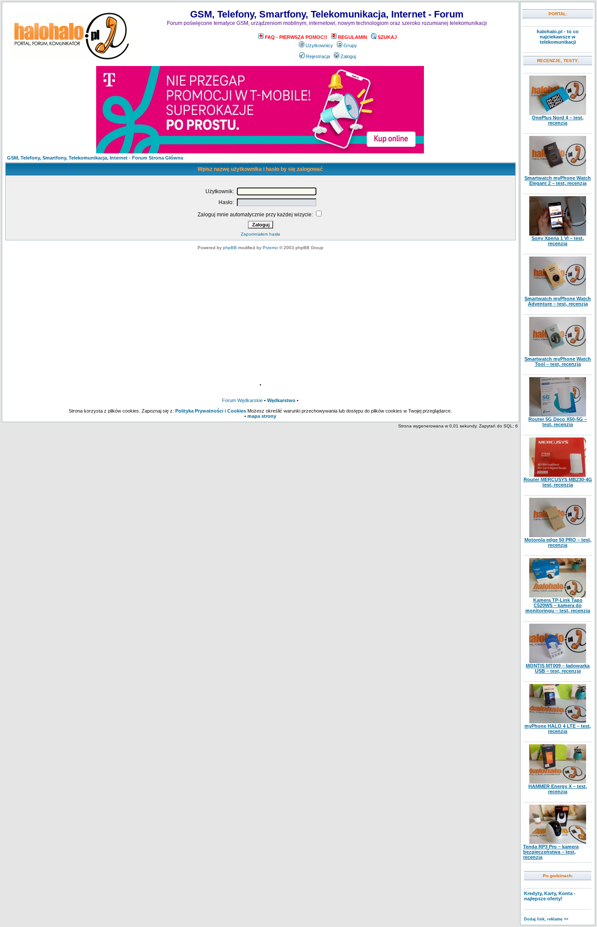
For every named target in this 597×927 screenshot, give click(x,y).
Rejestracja (318, 56)
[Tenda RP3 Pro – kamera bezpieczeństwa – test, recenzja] (557, 842)
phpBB (230, 247)
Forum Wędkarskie (242, 400)
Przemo (270, 247)
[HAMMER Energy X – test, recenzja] (557, 782)
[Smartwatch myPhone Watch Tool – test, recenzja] (557, 354)
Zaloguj (348, 56)
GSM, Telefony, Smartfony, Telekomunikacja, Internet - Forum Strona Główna (95, 157)
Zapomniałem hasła (260, 234)
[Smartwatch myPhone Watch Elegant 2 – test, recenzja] (557, 173)
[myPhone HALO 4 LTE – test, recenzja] (557, 721)
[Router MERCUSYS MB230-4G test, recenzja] (557, 475)
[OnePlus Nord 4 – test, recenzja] (557, 113)
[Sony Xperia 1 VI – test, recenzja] (557, 233)
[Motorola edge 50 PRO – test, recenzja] (557, 535)
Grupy (350, 45)
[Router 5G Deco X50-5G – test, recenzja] (557, 414)
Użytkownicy (319, 45)
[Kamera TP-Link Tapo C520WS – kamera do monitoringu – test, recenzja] (557, 595)
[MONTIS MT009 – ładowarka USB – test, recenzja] (557, 661)
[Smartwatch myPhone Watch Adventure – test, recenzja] (557, 294)
